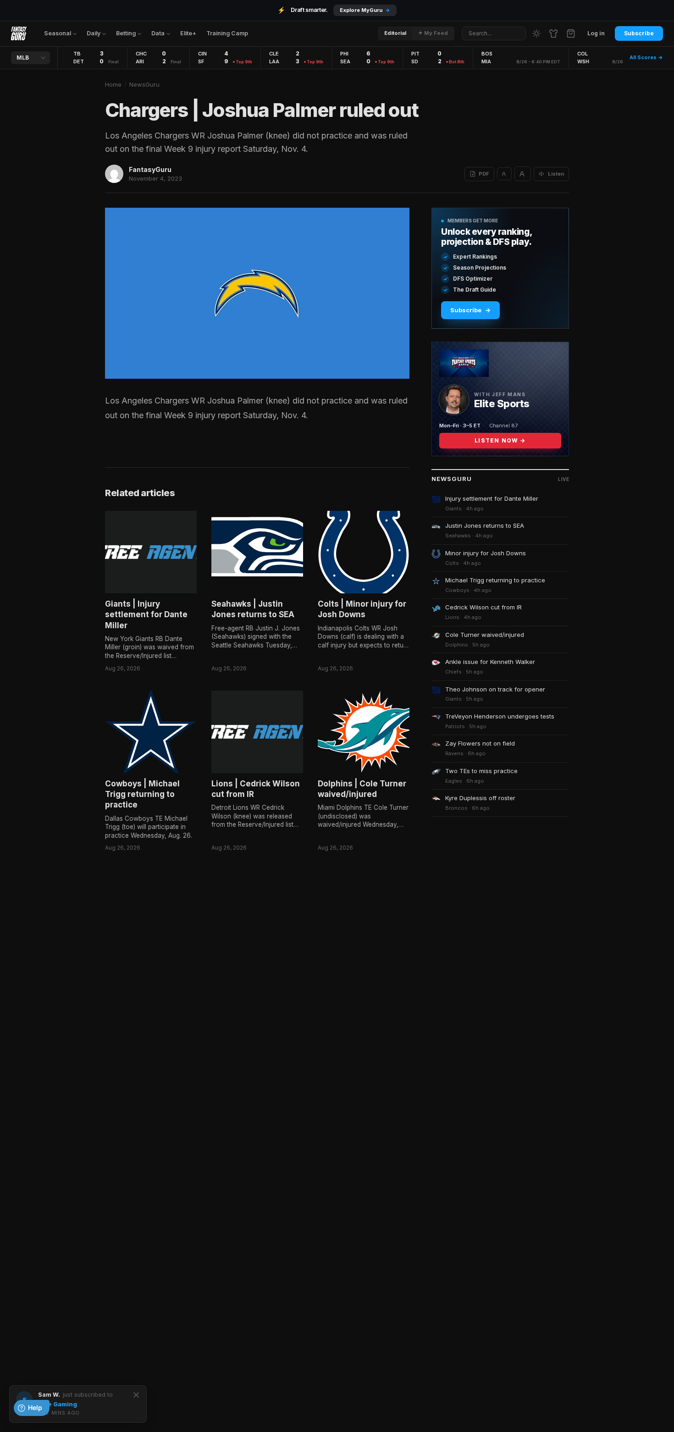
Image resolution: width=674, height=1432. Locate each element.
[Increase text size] (522, 173)
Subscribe (639, 33)
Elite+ (188, 33)
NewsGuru (144, 84)
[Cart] (570, 33)
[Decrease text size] (504, 173)
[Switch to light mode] (536, 33)
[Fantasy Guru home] (19, 33)
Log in (596, 33)
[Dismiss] (136, 1394)
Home (113, 84)
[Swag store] (553, 33)
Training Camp (227, 33)
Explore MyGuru (365, 10)
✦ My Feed (433, 33)
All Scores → (646, 57)
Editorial (395, 33)
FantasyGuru (150, 169)
